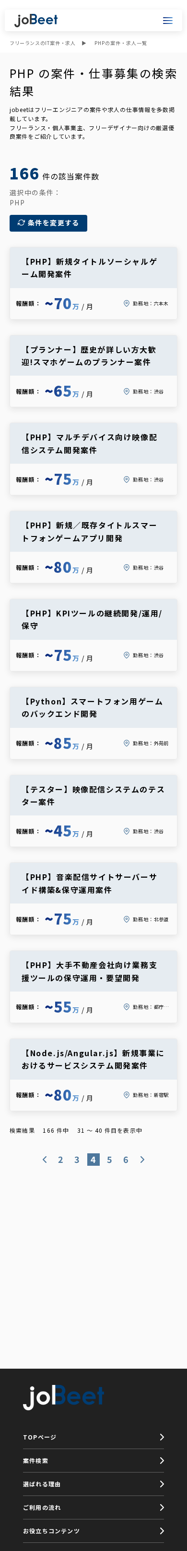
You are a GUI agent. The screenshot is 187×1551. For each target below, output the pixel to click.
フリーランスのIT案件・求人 (42, 42)
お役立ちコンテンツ (51, 1531)
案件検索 (35, 1460)
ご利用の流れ (42, 1507)
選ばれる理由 (42, 1484)
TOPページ (40, 1437)
